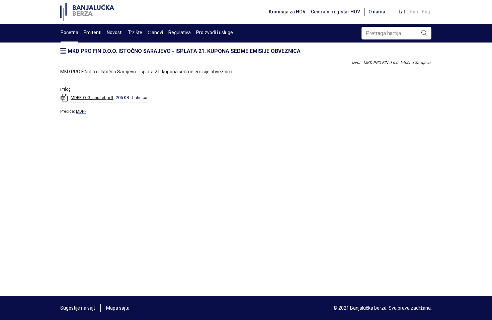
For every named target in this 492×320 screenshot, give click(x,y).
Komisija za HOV (287, 11)
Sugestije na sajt (77, 308)
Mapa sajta (118, 308)
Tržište (135, 32)
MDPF (81, 111)
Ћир (413, 11)
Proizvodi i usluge (214, 32)
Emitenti (92, 32)
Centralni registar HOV (335, 11)
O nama (376, 11)
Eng (426, 11)
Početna (69, 32)
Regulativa (179, 32)
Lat (402, 11)
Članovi (155, 32)
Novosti (114, 32)
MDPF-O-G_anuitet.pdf (92, 97)
